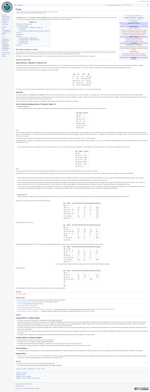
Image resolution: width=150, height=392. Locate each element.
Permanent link (5, 47)
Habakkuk (128, 48)
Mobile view (37, 388)
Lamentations (142, 53)
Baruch (135, 53)
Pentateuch (130, 23)
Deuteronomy (144, 24)
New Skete (40, 303)
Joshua (130, 28)
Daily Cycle (44, 53)
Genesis (123, 24)
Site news (4, 33)
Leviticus (133, 24)
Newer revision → (39, 12)
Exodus (127, 24)
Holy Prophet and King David (96, 17)
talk (41, 11)
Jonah (146, 46)
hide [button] (35, 22)
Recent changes (5, 21)
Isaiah (125, 53)
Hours (62, 196)
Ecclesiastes (129, 39)
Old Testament (131, 18)
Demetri (33, 52)
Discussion (20, 5)
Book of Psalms (129, 38)
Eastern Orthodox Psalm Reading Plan (26, 305)
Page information (5, 48)
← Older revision (22, 12)
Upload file (4, 42)
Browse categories (6, 18)
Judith (134, 33)
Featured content (5, 16)
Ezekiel (133, 55)
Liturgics (24, 368)
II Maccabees (134, 34)
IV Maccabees (134, 59)
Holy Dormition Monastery (78, 345)
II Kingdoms (130, 30)
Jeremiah (130, 53)
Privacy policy (18, 388)
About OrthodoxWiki (25, 388)
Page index (4, 19)
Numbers (138, 24)
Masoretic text (86, 65)
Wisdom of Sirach (139, 41)
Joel (136, 46)
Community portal (6, 30)
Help (3, 34)
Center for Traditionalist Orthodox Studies (103, 309)
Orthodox (103, 52)
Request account (145, 1)
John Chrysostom (47, 56)
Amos (127, 46)
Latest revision (30, 12)
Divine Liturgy (53, 53)
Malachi (134, 49)
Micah (132, 46)
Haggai (140, 48)
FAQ (3, 28)
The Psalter (20, 303)
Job (136, 38)
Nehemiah (124, 33)
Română (4, 54)
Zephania (134, 48)
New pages (4, 22)
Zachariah (146, 48)
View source (111, 5)
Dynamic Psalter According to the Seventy (27, 302)
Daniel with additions (141, 55)
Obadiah (141, 46)
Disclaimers (32, 388)
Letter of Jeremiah (126, 55)
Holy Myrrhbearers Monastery (41, 340)
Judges (134, 28)
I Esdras (139, 31)
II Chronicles (132, 31)
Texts (43, 368)
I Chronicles (125, 31)
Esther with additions (142, 33)
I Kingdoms (123, 30)
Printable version (5, 45)
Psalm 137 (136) (21, 294)
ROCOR (63, 300)
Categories (19, 368)
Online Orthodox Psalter (23, 300)
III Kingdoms (137, 30)
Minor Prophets (131, 44)
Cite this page (5, 50)
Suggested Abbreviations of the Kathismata (28, 307)
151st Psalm (60, 89)
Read (106, 5)
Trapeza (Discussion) (6, 31)
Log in (139, 1)
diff (17, 12)
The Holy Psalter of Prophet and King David (28, 311)
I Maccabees (126, 34)
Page (15, 5)
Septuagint (140, 18)
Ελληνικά (4, 56)
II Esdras (144, 31)
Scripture (38, 368)
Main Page (4, 15)
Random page (5, 24)
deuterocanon (21, 89)
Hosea (122, 46)
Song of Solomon (138, 39)
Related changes (5, 41)
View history (118, 5)
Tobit (130, 33)
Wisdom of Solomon (129, 41)
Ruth (139, 28)
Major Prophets (134, 51)
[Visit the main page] (7, 6)
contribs (45, 11)
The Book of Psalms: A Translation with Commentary (30, 355)
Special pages (5, 44)
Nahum (122, 48)
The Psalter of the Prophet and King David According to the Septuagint (34, 309)
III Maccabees (142, 34)
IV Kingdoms (144, 30)
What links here (5, 39)
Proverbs (140, 38)
